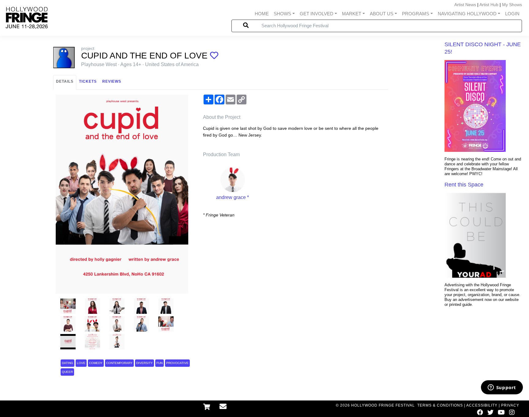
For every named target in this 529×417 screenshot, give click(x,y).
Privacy (510, 405)
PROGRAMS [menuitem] (415, 13)
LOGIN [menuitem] (512, 13)
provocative (177, 363)
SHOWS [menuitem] (282, 13)
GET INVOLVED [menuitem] (316, 13)
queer (67, 372)
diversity (144, 363)
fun (159, 363)
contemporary (119, 363)
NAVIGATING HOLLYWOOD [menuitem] (467, 13)
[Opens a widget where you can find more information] (502, 388)
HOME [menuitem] (262, 13)
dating (67, 363)
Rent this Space (464, 185)
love (81, 363)
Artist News (465, 4)
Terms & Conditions (440, 405)
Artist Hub (488, 4)
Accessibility (481, 405)
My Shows (512, 4)
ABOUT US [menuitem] (381, 13)
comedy (96, 363)
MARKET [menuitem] (351, 13)
